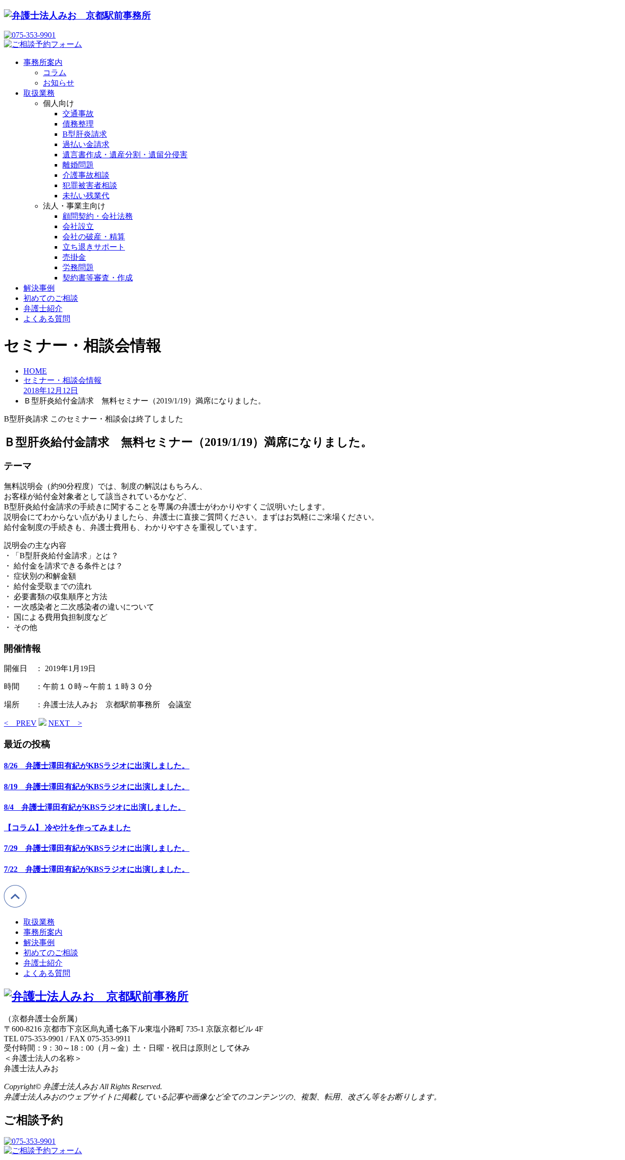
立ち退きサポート (93, 247)
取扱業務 (39, 93)
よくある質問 (46, 319)
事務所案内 (42, 62)
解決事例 (39, 288)
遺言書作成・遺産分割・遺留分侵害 (125, 154)
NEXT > (65, 723)
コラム (54, 72)
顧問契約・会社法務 (97, 216)
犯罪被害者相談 (89, 185)
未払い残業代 (85, 195)
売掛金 (74, 257)
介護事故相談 (85, 175)
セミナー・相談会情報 (62, 380)
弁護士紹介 (42, 308)
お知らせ (58, 83)
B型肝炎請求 (84, 134)
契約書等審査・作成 (97, 278)
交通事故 (78, 113)
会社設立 (78, 226)
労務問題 (78, 267)
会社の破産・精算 (93, 236)
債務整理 (78, 124)
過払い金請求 (85, 144)
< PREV (20, 723)
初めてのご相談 (50, 298)
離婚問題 (78, 165)
